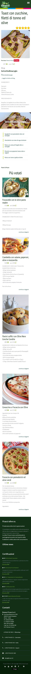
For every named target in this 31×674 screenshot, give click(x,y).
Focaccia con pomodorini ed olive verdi (14, 478)
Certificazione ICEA (10, 586)
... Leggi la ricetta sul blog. (8, 78)
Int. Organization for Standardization (14, 577)
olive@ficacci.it (9, 658)
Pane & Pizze (10, 60)
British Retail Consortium (11, 558)
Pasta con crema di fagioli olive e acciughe (14, 146)
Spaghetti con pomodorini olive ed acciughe (14, 135)
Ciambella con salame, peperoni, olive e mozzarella (15, 259)
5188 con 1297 (9, 263)
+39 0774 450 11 (9, 637)
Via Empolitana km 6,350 (10, 614)
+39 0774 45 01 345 (10, 653)
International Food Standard (12, 567)
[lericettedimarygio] (7, 75)
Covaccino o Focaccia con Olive (15, 407)
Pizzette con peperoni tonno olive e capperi (15, 152)
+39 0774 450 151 (10, 648)
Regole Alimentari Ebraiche (14, 596)
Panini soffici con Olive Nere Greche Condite (14, 338)
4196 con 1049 (9, 483)
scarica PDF (6, 564)
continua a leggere (24, 232)
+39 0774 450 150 (10, 642)
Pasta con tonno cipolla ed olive (14, 157)
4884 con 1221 (9, 342)
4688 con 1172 (9, 410)
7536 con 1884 (9, 205)
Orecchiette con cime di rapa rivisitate (15, 140)
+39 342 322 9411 (8, 632)
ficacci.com (25, 663)
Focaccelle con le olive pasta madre (14, 201)
